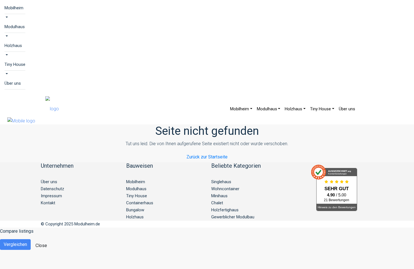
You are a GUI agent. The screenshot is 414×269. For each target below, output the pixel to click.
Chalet (217, 202)
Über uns (13, 83)
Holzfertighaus (225, 209)
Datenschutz (52, 188)
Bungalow (135, 209)
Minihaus (219, 195)
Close (41, 245)
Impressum (51, 195)
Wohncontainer (225, 188)
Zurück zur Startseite (207, 157)
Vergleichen (15, 244)
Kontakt (48, 202)
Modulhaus (15, 26)
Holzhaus (13, 45)
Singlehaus (221, 181)
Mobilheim (14, 7)
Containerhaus (139, 202)
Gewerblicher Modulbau (232, 216)
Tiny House (15, 64)
